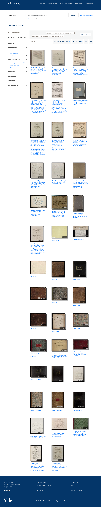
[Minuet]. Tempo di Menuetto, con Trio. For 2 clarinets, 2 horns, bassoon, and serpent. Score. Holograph (80, 142)
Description (33, 19)
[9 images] (80, 231)
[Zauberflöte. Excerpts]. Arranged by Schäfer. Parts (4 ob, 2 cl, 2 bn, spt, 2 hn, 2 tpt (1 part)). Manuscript (38, 70)
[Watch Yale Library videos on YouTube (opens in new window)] (8, 490)
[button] (73, 15)
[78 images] (58, 269)
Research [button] (14, 8)
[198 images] (57, 373)
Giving (73, 485)
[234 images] (58, 399)
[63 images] (36, 170)
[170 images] (37, 57)
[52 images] (57, 129)
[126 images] (59, 345)
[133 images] (38, 371)
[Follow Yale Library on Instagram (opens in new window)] (6, 490)
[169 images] (79, 399)
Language (12, 76)
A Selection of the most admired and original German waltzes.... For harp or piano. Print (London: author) (80, 434)
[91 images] (59, 293)
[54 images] (80, 319)
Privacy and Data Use (77, 488)
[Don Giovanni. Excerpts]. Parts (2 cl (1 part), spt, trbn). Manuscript (59, 182)
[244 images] (78, 203)
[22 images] (38, 201)
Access (11, 43)
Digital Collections (16, 26)
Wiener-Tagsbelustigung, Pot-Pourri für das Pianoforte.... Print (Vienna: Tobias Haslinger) (38, 212)
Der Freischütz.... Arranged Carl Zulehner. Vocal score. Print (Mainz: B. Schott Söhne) (59, 356)
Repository (12, 48)
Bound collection (35, 379)
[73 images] (79, 170)
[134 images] (78, 373)
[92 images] (38, 319)
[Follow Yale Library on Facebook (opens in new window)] (4, 490)
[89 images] (36, 233)
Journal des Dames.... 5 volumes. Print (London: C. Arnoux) (37, 355)
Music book (34, 276)
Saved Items (43, 3)
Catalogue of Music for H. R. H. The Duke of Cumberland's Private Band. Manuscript (80, 354)
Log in (60, 3)
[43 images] (38, 293)
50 (77, 41)
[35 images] (58, 453)
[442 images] (79, 90)
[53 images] (80, 344)
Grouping (12, 72)
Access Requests (53, 3)
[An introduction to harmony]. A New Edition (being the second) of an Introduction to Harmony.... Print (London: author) (80, 184)
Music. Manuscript (78, 239)
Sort (61, 41)
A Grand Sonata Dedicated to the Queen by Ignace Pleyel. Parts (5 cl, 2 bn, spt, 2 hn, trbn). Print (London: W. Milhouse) (59, 467)
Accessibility (75, 482)
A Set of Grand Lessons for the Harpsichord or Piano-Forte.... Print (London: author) (59, 434)
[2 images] (59, 202)
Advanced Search (86, 15)
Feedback (40, 490)
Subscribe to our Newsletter (46, 488)
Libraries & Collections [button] (43, 8)
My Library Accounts (44, 485)
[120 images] (79, 57)
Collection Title (15, 60)
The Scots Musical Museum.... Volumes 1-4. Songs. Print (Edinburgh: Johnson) (80, 215)
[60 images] (36, 90)
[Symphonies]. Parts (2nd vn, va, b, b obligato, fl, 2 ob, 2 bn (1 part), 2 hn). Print (80, 102)
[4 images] (79, 129)
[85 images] (79, 295)
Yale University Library (14, 3)
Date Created (13, 85)
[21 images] (59, 232)
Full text (39, 19)
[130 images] (36, 129)
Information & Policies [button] (65, 8)
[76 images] (58, 321)
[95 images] (58, 57)
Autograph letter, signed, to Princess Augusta (38, 436)
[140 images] (36, 399)
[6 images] (58, 170)
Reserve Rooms (79, 3)
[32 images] (80, 423)
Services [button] (26, 8)
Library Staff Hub (76, 490)
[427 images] (38, 345)
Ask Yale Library (69, 3)
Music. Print (55, 240)
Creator (11, 81)
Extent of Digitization (17, 37)
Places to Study (89, 3)
